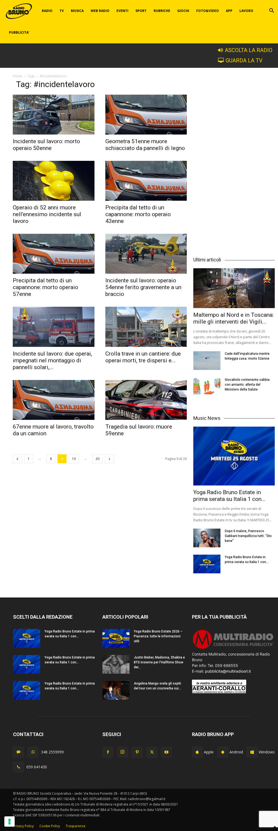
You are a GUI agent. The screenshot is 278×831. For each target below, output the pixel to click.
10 (74, 458)
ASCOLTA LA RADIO (248, 50)
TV (61, 10)
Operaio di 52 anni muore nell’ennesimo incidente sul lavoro (47, 214)
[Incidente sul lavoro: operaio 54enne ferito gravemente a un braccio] (146, 254)
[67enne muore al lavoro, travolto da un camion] (53, 400)
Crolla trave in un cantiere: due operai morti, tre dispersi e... (143, 357)
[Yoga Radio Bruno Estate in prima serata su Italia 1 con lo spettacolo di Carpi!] (234, 456)
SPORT (141, 10)
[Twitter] (151, 752)
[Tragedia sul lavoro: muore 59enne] (146, 400)
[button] (271, 11)
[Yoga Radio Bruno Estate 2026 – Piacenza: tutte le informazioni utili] (115, 638)
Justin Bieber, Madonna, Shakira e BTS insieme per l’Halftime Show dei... (159, 662)
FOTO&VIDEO (207, 10)
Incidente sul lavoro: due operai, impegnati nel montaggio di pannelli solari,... (52, 360)
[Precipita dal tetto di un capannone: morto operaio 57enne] (53, 254)
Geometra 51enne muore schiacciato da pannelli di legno (145, 144)
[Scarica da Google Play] (222, 752)
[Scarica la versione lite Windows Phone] (252, 752)
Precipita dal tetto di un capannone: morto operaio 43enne (138, 214)
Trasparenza (75, 826)
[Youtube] (166, 752)
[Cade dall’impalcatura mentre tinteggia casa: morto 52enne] (206, 360)
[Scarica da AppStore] (197, 752)
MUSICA (77, 10)
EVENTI (122, 10)
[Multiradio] (233, 648)
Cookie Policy (49, 826)
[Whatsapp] (33, 752)
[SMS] (18, 752)
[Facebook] (107, 752)
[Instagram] (122, 752)
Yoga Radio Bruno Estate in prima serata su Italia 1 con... (229, 495)
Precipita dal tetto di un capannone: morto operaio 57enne (45, 287)
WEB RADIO (100, 10)
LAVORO (246, 10)
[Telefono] (18, 767)
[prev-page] (17, 458)
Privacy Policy (23, 826)
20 (97, 458)
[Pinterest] (137, 752)
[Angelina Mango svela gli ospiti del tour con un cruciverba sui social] (115, 690)
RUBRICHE (162, 10)
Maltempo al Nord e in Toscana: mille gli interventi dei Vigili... (233, 318)
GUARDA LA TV (244, 60)
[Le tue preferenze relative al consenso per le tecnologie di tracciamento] (9, 821)
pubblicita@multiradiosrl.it (228, 671)
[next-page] (109, 458)
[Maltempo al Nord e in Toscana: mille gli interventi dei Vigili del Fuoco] (234, 288)
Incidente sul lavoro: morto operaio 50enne (46, 144)
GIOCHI (183, 10)
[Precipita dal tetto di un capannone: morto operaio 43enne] (146, 181)
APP (229, 10)
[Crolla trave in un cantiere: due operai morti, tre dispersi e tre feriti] (146, 327)
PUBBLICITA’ (19, 32)
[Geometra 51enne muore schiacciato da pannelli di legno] (146, 115)
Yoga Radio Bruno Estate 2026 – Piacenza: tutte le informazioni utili (158, 636)
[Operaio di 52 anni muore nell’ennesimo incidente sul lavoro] (53, 181)
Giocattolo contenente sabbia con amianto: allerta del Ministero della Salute (247, 384)
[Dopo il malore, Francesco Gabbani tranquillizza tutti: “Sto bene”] (206, 538)
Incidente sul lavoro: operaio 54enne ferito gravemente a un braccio (143, 287)
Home (17, 76)
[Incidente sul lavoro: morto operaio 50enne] (53, 115)
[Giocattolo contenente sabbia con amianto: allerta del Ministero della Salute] (206, 386)
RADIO (47, 10)
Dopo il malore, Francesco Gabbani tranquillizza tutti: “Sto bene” (248, 536)
